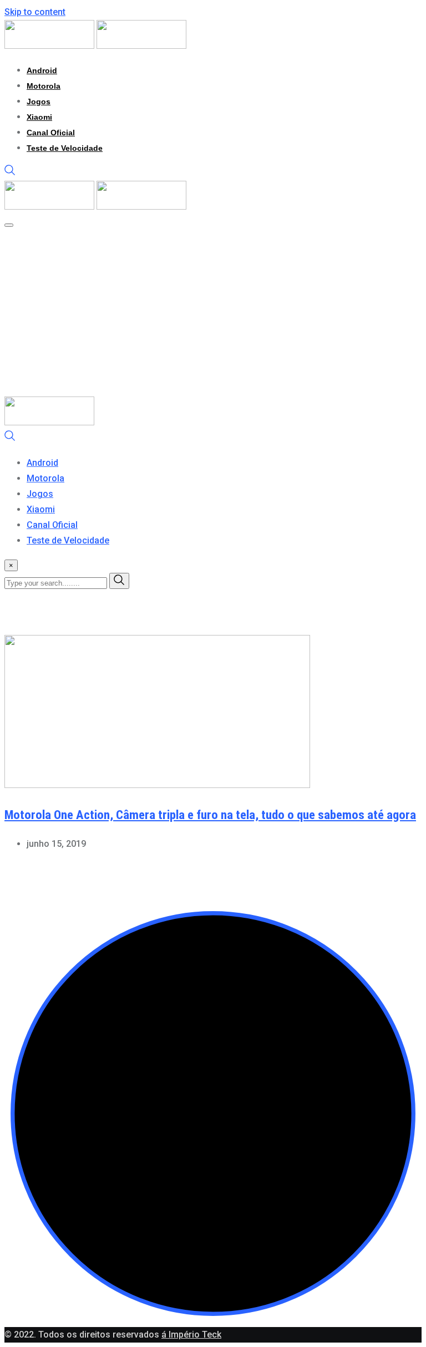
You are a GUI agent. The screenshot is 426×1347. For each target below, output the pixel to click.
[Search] (10, 172)
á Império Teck (191, 1334)
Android (42, 70)
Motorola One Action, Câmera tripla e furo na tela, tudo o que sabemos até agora (210, 814)
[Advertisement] (213, 313)
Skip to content (34, 12)
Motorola (43, 86)
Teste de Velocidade (65, 148)
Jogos (38, 101)
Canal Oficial (51, 132)
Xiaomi (39, 117)
